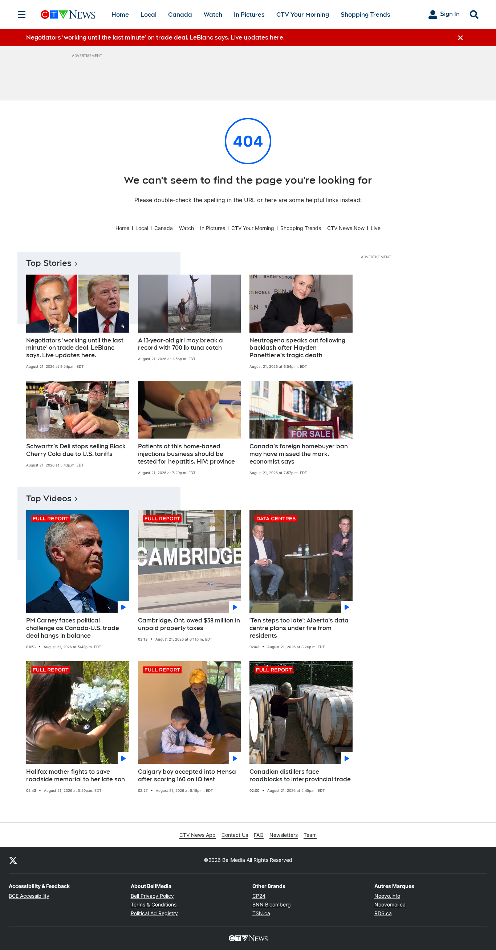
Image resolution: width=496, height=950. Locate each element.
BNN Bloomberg (271, 904)
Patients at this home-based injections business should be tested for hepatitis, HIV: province (186, 454)
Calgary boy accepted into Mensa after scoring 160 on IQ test (187, 775)
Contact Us (234, 835)
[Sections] (22, 14)
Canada (180, 14)
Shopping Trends (365, 14)
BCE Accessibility (29, 896)
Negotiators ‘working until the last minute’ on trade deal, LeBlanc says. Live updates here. (74, 348)
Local (148, 14)
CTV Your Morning (302, 14)
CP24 (258, 896)
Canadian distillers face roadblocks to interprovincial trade (300, 775)
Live (376, 228)
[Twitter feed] (13, 860)
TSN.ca (261, 913)
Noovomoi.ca (390, 904)
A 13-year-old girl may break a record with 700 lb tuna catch (180, 344)
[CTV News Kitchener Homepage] (68, 14)
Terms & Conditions (153, 904)
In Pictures (249, 14)
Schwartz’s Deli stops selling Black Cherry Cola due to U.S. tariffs (76, 450)
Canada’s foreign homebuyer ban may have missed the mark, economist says (298, 454)
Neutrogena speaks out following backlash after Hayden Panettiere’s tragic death (297, 348)
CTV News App (197, 835)
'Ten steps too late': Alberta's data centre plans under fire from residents (299, 628)
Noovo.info (387, 896)
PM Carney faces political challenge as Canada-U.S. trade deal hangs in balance (72, 628)
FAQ (259, 835)
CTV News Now (346, 228)
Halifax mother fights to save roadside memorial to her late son (75, 775)
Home (120, 14)
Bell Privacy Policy (152, 896)
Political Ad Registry (154, 913)
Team (310, 835)
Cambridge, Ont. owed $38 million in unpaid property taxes (189, 624)
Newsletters (283, 835)
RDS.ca (383, 913)
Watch (213, 14)
